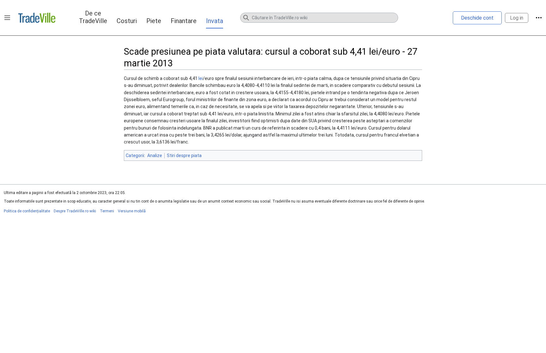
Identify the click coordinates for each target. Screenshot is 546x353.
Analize (154, 155)
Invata (214, 21)
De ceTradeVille (93, 17)
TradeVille (36, 18)
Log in (516, 18)
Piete (153, 21)
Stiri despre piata (184, 155)
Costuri (127, 21)
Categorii (135, 155)
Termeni (107, 211)
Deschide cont (477, 18)
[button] (7, 17)
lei (200, 78)
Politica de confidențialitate (27, 211)
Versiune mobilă (132, 211)
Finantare (184, 21)
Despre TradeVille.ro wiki (75, 211)
